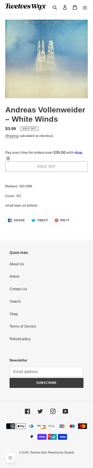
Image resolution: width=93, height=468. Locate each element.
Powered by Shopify (61, 452)
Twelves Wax (38, 452)
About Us (17, 264)
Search (15, 301)
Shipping (11, 136)
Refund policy (20, 339)
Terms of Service (23, 326)
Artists (15, 276)
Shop (14, 314)
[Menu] (85, 7)
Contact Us (18, 289)
